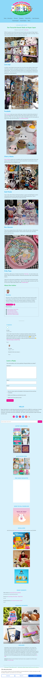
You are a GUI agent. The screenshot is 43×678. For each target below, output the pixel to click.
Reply (7, 342)
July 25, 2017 (8, 331)
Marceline (26, 29)
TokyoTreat (16, 530)
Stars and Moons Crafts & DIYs (12, 309)
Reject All (21, 675)
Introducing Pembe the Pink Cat (12, 313)
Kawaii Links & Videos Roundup (12, 314)
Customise (8, 675)
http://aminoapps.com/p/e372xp (13, 339)
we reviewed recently (23, 118)
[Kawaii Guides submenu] (26, 20)
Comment (8, 365)
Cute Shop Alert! (20, 25)
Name (8, 380)
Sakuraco (21, 530)
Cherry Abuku (7, 159)
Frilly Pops (26, 274)
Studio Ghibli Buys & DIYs (11, 310)
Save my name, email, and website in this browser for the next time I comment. (22, 392)
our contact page (10, 660)
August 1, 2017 (11, 349)
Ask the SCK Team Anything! (12, 311)
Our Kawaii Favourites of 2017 (16, 600)
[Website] (14, 304)
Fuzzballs (8, 114)
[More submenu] (30, 20)
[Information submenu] (12, 18)
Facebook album (24, 282)
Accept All (35, 675)
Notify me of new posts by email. (15, 397)
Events (25, 25)
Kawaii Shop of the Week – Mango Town (15, 596)
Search (40, 421)
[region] (21, 673)
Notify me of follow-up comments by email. (17, 395)
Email (8, 385)
